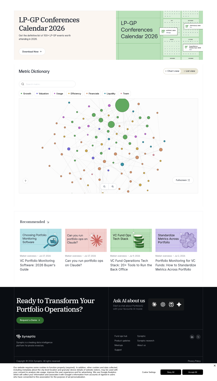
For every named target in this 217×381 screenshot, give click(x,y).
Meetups (119, 345)
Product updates (122, 340)
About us (141, 345)
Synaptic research (145, 340)
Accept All (192, 372)
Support (118, 350)
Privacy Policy (194, 361)
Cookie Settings (149, 372)
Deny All (170, 372)
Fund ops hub (121, 336)
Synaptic (141, 336)
